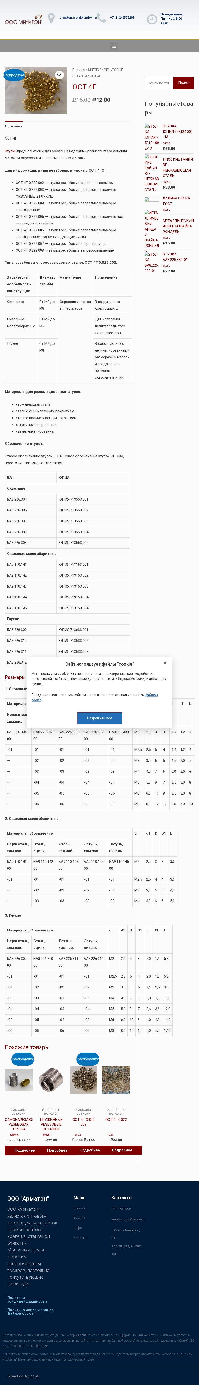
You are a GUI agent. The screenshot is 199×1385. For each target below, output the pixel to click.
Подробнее (25, 1150)
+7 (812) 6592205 (122, 17)
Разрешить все (99, 718)
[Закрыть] (165, 663)
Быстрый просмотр (18, 1100)
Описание (14, 126)
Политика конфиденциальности (27, 1300)
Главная (78, 70)
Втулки (10, 151)
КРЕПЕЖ (94, 70)
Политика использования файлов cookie (30, 1312)
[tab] (14, 126)
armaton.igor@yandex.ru (78, 17)
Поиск (183, 83)
